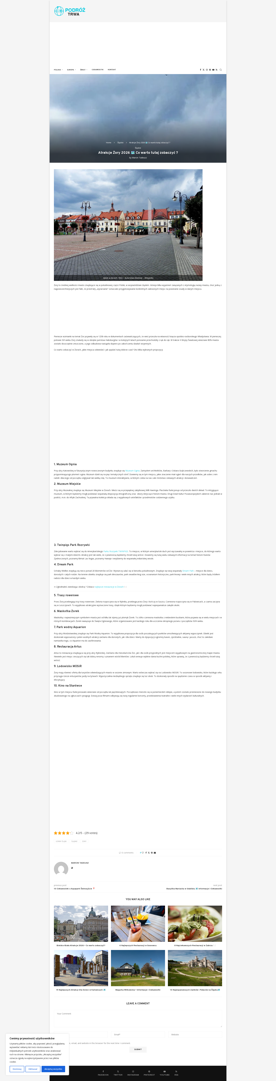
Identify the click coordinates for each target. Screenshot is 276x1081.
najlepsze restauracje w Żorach (109, 586)
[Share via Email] (155, 852)
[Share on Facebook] (146, 852)
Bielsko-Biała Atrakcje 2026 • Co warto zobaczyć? (81, 945)
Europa (70, 70)
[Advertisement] (138, 44)
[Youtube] (213, 70)
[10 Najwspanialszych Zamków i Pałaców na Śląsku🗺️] (195, 968)
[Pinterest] (210, 70)
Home (108, 142)
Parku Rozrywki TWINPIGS (115, 551)
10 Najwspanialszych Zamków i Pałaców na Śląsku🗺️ (195, 990)
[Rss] (216, 70)
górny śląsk (61, 841)
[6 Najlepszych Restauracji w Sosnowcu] (138, 924)
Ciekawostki (97, 70)
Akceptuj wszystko (53, 1069)
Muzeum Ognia (132, 470)
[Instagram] (207, 70)
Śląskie (120, 142)
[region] (37, 1054)
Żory (84, 841)
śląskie (74, 841)
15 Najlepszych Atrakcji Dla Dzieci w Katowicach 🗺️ (81, 990)
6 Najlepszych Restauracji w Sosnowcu (138, 945)
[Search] (220, 70)
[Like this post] (143, 852)
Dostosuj (17, 1069)
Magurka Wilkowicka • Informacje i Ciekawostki (137, 990)
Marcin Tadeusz (139, 157)
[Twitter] (204, 70)
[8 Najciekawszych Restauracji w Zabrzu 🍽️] (195, 924)
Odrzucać (32, 1069)
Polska (57, 70)
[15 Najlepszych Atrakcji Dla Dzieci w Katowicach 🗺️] (81, 968)
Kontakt (112, 70)
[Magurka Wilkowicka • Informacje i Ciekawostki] (138, 968)
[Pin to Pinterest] (152, 852)
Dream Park (188, 570)
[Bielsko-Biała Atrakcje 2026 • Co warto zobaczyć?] (81, 924)
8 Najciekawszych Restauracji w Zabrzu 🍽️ (195, 945)
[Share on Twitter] (149, 852)
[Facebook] (200, 70)
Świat (83, 70)
